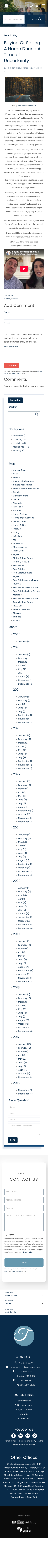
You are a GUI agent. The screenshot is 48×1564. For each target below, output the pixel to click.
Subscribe (15, 400)
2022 (16, 774)
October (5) (24, 974)
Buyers (7, 299)
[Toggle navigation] (43, 5)
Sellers (14, 299)
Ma (14, 539)
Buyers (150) (19, 435)
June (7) (22, 906)
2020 (16, 881)
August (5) (23, 913)
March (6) (23, 1051)
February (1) (24, 658)
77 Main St (26, 1382)
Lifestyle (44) (19, 443)
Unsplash (32, 106)
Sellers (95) (18, 450)
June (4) (22, 853)
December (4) (25, 875)
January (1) (24, 641)
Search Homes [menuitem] (24, 1400)
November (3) (25, 818)
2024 (16, 690)
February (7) (24, 838)
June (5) (22, 799)
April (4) (22, 665)
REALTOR (17, 605)
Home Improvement (23, 517)
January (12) (24, 1044)
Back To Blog (10, 35)
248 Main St (26, 1374)
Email (6, 323)
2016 (16, 1083)
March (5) (23, 842)
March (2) (23, 661)
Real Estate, (19, 569)
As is (15, 473)
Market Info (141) (21, 446)
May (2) (22, 669)
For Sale (17, 510)
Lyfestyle (17, 536)
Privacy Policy (27, 1252)
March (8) (23, 948)
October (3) (24, 814)
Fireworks (18, 503)
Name (7, 312)
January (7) (24, 654)
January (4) (24, 887)
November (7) (25, 718)
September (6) (25, 917)
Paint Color (18, 550)
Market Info (18, 543)
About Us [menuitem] (23, 1414)
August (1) (23, 807)
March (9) (23, 788)
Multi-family (10, 1312)
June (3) (22, 1012)
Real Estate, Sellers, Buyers (26, 587)
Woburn (17, 620)
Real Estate (18, 565)
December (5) (25, 1093)
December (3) (25, 722)
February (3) (24, 998)
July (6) (22, 963)
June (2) (22, 707)
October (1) (24, 1023)
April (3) (22, 704)
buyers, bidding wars (23, 481)
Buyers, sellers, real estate (26, 488)
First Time (18, 506)
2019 (16, 934)
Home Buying (20, 514)
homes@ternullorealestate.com (26, 1367)
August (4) (23, 860)
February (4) (24, 739)
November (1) (25, 764)
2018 (16, 987)
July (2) (22, 757)
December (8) (25, 928)
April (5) (22, 792)
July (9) (22, 909)
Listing (16, 532)
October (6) (24, 867)
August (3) (23, 676)
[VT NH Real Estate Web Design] (24, 1530)
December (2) (25, 821)
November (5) (25, 924)
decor (16, 499)
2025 (16, 647)
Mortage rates (20, 547)
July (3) (22, 803)
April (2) (22, 746)
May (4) (22, 956)
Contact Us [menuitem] (24, 1418)
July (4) (22, 856)
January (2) (24, 994)
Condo (16, 492)
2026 (16, 634)
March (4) (23, 895)
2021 (16, 827)
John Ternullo (13, 68)
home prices (19, 521)
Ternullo (17, 616)
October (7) (24, 920)
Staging (17, 613)
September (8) (25, 864)
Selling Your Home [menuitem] (24, 1405)
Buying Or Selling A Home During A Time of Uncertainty (22, 52)
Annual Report (20, 470)
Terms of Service (16, 373)
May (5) (22, 849)
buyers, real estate (22, 484)
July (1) (21, 672)
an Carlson (23, 106)
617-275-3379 (31, 6)
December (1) (25, 683)
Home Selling (19, 525)
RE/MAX (17, 554)
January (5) (24, 834)
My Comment (11, 346)
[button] (35, 19)
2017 (16, 1037)
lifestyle (17, 528)
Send (24, 1262)
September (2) (25, 715)
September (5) (25, 970)
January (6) (24, 941)
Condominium (20, 495)
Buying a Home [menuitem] (24, 1409)
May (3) (22, 796)
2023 (16, 728)
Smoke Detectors (21, 609)
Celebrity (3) (19, 439)
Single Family (11, 1295)
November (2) (25, 680)
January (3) (24, 735)
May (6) (22, 902)
